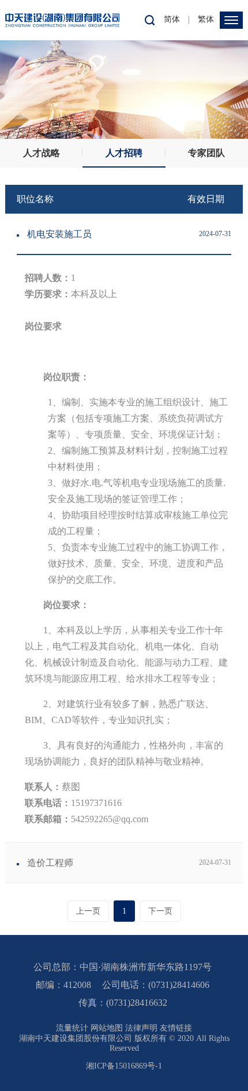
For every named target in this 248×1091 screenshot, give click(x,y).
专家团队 (206, 153)
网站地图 (107, 1028)
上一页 (88, 911)
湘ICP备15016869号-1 (124, 1066)
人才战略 (41, 153)
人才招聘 (124, 153)
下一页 (160, 911)
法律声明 (141, 1028)
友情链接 (176, 1028)
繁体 (206, 19)
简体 (172, 19)
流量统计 (72, 1028)
